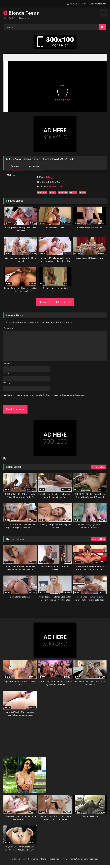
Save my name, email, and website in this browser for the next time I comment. (46, 395)
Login (92, 4)
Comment (8, 328)
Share (35, 166)
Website (7, 383)
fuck (53, 192)
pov (83, 192)
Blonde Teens (23, 13)
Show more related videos (55, 302)
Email (7, 373)
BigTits (43, 192)
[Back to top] (101, 856)
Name (7, 363)
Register (102, 4)
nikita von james (55, 186)
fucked (64, 192)
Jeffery (49, 177)
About (16, 166)
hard (74, 192)
